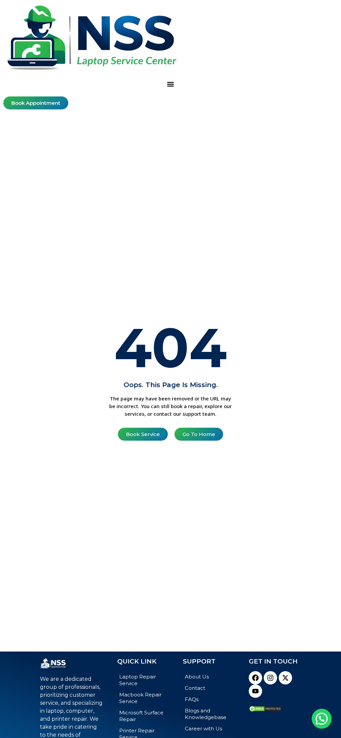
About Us (197, 676)
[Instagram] (270, 677)
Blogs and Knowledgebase (205, 713)
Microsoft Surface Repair (141, 715)
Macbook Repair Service (140, 697)
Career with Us (203, 728)
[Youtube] (255, 691)
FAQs (191, 699)
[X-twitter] (285, 677)
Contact (195, 688)
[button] (170, 84)
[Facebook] (255, 677)
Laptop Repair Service (137, 679)
